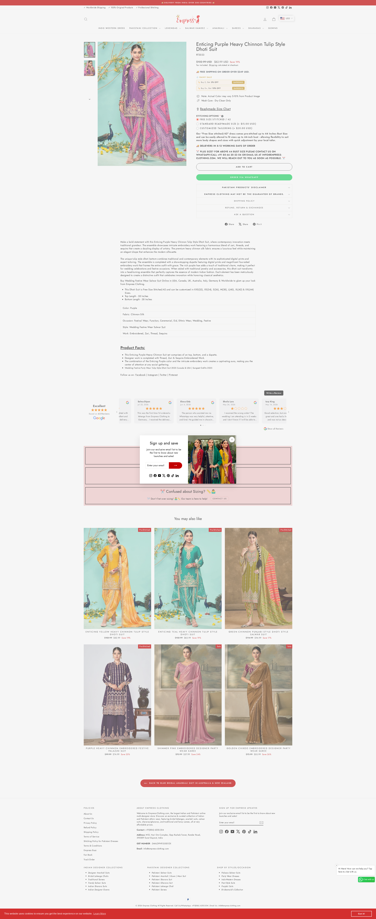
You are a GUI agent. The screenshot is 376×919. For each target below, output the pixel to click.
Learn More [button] (99, 913)
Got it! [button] (361, 914)
